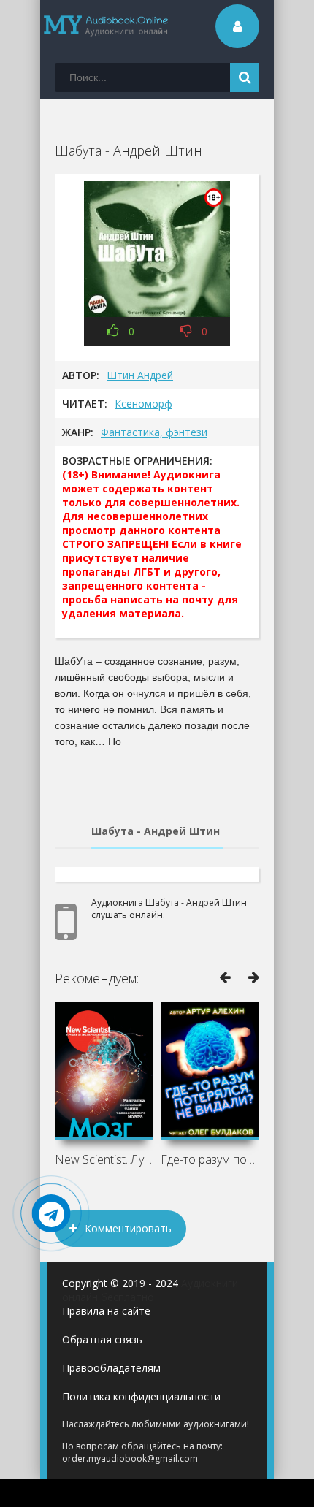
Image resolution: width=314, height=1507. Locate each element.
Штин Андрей (140, 375)
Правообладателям (111, 1368)
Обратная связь (102, 1339)
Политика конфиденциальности (141, 1396)
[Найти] (244, 77)
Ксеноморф (143, 404)
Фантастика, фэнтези (154, 432)
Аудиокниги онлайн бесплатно (150, 1290)
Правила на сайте (106, 1311)
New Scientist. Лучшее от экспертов (104, 1159)
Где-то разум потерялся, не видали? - (210, 1159)
